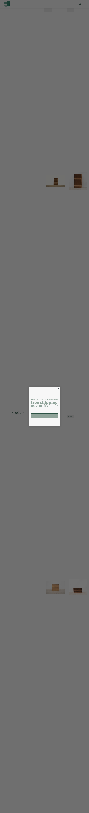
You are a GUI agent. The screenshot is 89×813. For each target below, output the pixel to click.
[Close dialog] (58, 388)
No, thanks (44, 423)
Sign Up (44, 416)
